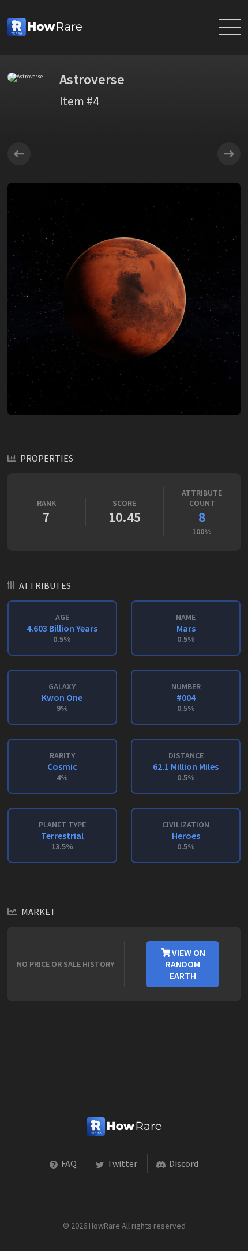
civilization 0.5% (185, 835)
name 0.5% (186, 628)
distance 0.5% (186, 766)
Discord (182, 1163)
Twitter (121, 1163)
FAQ (68, 1163)
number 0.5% (186, 697)
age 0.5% (62, 628)
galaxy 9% (62, 697)
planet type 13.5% (62, 835)
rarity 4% (62, 766)
